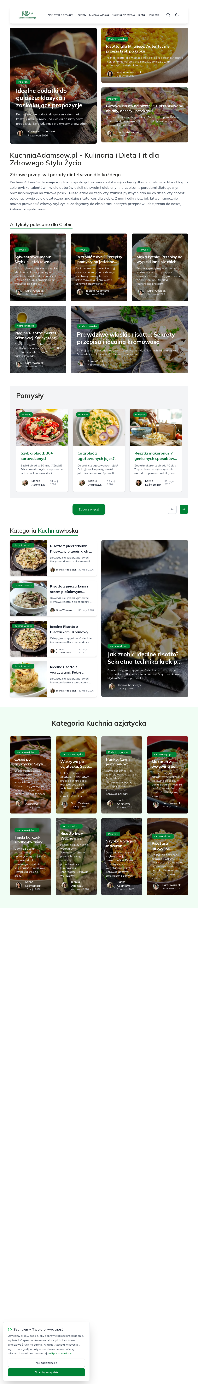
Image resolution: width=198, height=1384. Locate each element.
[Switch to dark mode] (176, 14)
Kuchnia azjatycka (123, 15)
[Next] (184, 509)
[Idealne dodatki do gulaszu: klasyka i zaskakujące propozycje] (53, 86)
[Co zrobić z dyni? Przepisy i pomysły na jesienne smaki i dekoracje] (99, 267)
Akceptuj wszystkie (46, 1372)
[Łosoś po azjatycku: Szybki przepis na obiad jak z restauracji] (30, 774)
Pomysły (81, 15)
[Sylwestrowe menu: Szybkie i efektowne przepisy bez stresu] (38, 267)
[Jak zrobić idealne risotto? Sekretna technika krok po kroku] (144, 618)
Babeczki (153, 15)
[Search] (168, 15)
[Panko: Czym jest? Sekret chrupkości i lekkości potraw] (121, 774)
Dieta (141, 15)
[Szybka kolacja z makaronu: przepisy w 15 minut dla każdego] (121, 856)
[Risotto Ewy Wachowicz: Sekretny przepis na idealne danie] (76, 856)
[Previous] (172, 509)
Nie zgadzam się (46, 1363)
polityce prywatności (60, 1353)
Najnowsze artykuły (60, 15)
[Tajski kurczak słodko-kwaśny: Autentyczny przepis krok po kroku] (30, 856)
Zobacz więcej (89, 509)
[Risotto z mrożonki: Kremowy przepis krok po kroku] (167, 856)
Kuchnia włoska (99, 15)
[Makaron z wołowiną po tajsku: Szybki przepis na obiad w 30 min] (167, 774)
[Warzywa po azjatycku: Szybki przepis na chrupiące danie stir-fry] (76, 774)
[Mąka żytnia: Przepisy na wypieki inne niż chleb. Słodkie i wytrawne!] (160, 267)
